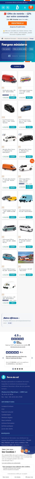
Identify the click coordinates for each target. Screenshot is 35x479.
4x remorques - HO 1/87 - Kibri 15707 (25, 269)
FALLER (29, 440)
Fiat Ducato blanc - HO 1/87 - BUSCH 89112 (9, 297)
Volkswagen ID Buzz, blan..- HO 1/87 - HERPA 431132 (9, 241)
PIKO (2, 443)
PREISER (7, 443)
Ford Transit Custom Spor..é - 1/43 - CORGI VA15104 (25, 121)
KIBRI (11, 445)
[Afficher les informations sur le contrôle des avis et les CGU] (29, 345)
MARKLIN (22, 443)
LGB (14, 445)
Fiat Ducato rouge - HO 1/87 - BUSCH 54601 (9, 91)
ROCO (17, 443)
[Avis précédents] (3, 358)
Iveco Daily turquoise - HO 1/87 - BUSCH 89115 (25, 210)
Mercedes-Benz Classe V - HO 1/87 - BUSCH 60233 (25, 241)
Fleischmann (5, 445)
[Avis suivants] (32, 358)
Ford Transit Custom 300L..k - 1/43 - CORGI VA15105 (9, 121)
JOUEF (12, 443)
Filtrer (17, 66)
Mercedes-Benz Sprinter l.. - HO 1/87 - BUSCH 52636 (9, 180)
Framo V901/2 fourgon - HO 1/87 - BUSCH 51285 (9, 269)
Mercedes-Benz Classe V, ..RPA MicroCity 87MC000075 (25, 151)
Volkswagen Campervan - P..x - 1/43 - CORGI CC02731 (25, 92)
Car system (6, 49)
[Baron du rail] (15, 7)
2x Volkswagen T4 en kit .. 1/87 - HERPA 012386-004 (9, 211)
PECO (18, 445)
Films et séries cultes (19, 49)
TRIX (26, 443)
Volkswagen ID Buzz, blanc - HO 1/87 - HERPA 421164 (25, 180)
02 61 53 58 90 (8, 394)
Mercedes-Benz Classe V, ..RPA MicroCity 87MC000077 (9, 151)
